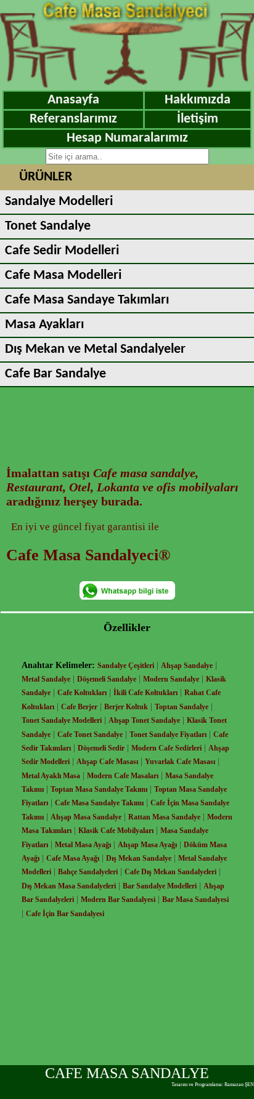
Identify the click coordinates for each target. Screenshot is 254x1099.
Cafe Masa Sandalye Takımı (99, 803)
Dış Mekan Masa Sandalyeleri (69, 886)
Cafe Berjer (79, 706)
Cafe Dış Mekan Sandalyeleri (170, 872)
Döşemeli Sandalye (106, 679)
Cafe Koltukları (82, 692)
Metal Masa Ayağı (83, 844)
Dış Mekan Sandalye (138, 858)
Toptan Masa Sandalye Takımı (99, 789)
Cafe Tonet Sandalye (90, 734)
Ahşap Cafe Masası (107, 761)
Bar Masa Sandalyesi (195, 899)
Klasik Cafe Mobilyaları (116, 830)
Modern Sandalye (171, 679)
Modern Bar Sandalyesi (118, 899)
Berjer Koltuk (126, 706)
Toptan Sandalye (181, 706)
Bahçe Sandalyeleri (88, 872)
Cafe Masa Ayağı (72, 858)
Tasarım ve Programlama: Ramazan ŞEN (212, 1084)
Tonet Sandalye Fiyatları (168, 734)
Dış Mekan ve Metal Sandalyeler (95, 349)
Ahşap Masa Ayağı (147, 844)
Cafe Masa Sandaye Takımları (87, 300)
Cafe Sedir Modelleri (62, 251)
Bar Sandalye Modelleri (160, 886)
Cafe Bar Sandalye (55, 374)
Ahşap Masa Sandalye (86, 817)
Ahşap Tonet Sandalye (144, 720)
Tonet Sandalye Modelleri (62, 720)
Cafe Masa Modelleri (63, 275)
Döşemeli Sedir (101, 748)
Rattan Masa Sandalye (164, 817)
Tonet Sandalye (48, 226)
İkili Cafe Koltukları (145, 692)
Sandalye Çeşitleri (125, 665)
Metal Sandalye (46, 679)
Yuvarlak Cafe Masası (180, 761)
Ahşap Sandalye (187, 665)
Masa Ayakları (44, 325)
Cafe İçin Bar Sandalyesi (65, 913)
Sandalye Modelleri (59, 202)
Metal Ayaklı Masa (51, 775)
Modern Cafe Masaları (122, 775)
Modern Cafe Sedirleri (166, 748)
